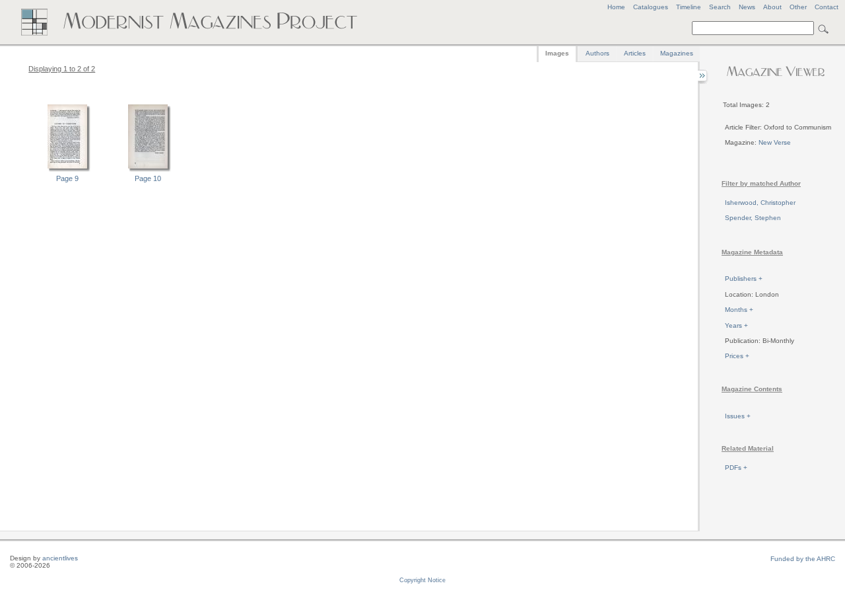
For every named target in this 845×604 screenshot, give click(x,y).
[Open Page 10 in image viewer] (148, 170)
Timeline (688, 7)
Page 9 (67, 178)
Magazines (676, 53)
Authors (597, 53)
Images (557, 53)
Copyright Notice (422, 580)
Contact (826, 7)
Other (798, 7)
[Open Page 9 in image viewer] (67, 170)
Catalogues (650, 7)
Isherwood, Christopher (760, 202)
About (772, 7)
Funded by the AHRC (802, 558)
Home (616, 7)
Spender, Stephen (753, 217)
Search (720, 7)
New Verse (775, 142)
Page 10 (148, 178)
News (747, 7)
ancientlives (60, 558)
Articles (635, 53)
